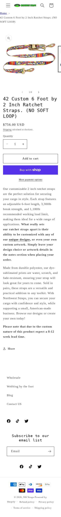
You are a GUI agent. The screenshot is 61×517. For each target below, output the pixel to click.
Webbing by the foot (20, 386)
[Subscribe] (49, 451)
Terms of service (21, 508)
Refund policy (27, 502)
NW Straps (28, 497)
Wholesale (14, 377)
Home (3, 13)
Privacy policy (46, 502)
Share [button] (11, 348)
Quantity (8, 136)
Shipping (7, 129)
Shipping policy (43, 508)
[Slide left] (22, 92)
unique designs (19, 239)
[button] (8, 5)
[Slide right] (38, 92)
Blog (10, 395)
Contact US (14, 404)
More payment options (30, 179)
